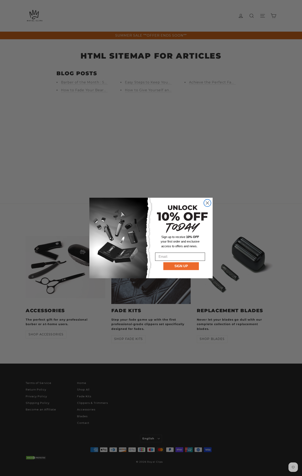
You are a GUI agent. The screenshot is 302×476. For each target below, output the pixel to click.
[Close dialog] (207, 203)
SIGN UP (181, 266)
